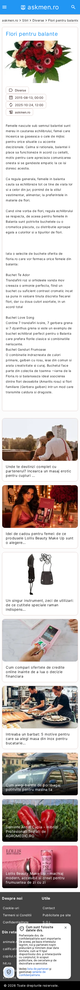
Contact (49, 908)
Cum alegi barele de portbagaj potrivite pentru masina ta (33, 787)
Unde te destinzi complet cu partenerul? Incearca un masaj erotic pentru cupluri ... (38, 471)
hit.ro (7, 963)
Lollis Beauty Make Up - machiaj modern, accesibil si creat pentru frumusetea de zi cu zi (35, 878)
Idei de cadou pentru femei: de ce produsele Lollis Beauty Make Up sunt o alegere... (39, 538)
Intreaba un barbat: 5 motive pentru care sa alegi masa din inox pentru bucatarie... (38, 738)
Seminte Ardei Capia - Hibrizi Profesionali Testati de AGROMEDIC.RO (32, 831)
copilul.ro (10, 956)
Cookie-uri (11, 908)
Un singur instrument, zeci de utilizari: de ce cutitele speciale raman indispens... (40, 605)
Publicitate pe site (57, 915)
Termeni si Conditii (17, 915)
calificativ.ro (12, 949)
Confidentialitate (16, 922)
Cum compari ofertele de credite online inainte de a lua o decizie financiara (35, 671)
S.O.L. (47, 922)
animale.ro (11, 942)
